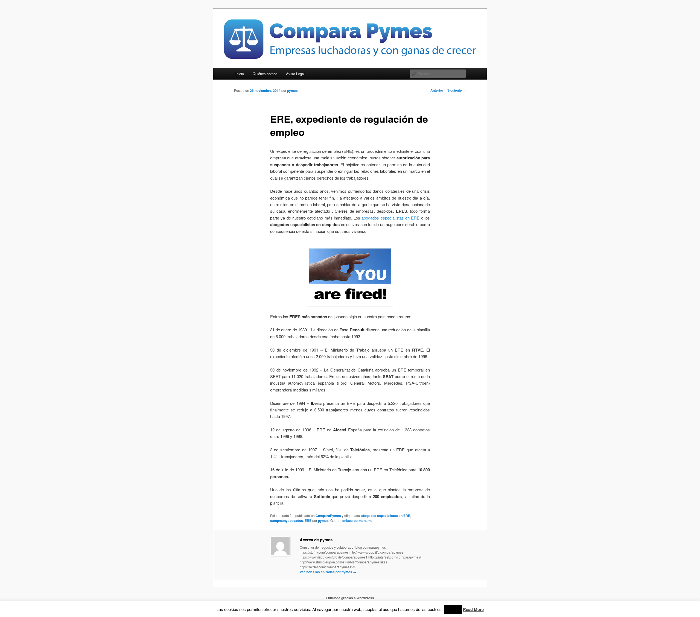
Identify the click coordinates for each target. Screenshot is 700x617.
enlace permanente (357, 520)
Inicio (239, 73)
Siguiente (456, 90)
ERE (308, 520)
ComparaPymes (328, 515)
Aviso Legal (295, 73)
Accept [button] (453, 609)
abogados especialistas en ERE (390, 218)
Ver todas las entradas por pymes (328, 571)
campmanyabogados (286, 520)
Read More (473, 609)
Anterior (434, 90)
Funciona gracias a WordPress (350, 597)
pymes (292, 90)
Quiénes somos (265, 73)
